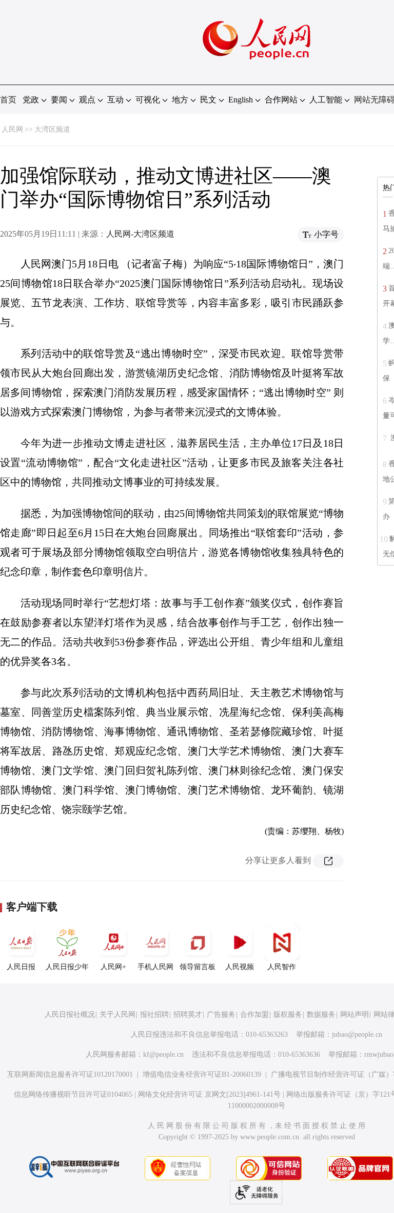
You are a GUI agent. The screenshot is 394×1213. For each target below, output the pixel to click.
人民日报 (21, 967)
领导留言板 (197, 967)
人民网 (12, 129)
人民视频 (239, 967)
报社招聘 (154, 1014)
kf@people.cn (163, 1054)
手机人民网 (155, 967)
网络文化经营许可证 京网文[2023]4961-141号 (209, 1094)
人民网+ (113, 967)
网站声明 (354, 1014)
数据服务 (321, 1014)
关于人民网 (117, 1014)
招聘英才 (187, 1014)
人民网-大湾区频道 (140, 233)
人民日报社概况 (70, 1014)
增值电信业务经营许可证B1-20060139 (202, 1074)
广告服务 (221, 1014)
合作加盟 (254, 1014)
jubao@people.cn (357, 1034)
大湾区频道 (52, 129)
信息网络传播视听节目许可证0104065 (73, 1094)
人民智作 (281, 967)
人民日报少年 (67, 967)
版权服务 (287, 1014)
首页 (8, 99)
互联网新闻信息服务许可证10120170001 (70, 1074)
